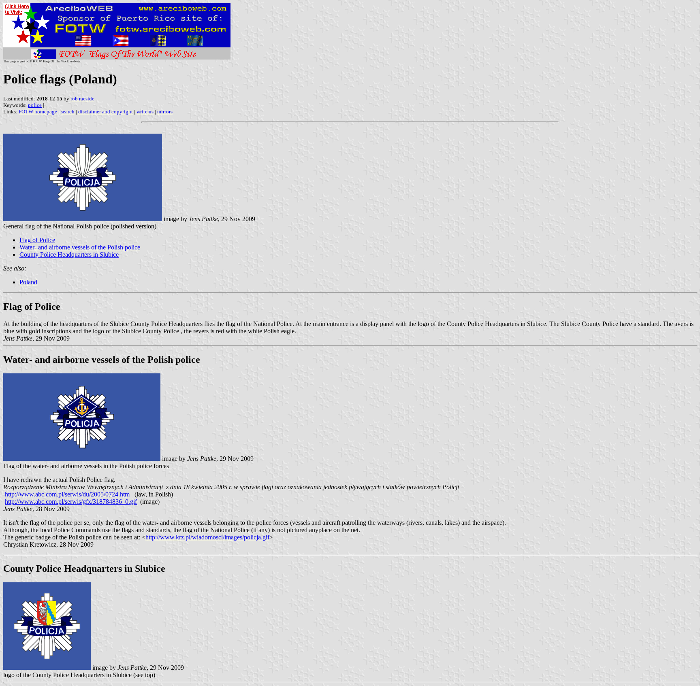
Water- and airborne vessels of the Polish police (79, 247)
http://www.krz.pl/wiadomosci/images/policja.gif (207, 537)
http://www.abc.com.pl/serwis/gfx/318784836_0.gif (71, 501)
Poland (28, 282)
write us (145, 112)
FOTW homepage (38, 112)
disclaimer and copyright (105, 112)
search (68, 112)
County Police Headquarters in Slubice (69, 254)
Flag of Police (37, 239)
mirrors (165, 112)
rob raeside (82, 99)
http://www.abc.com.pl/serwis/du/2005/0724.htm (67, 494)
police (35, 105)
